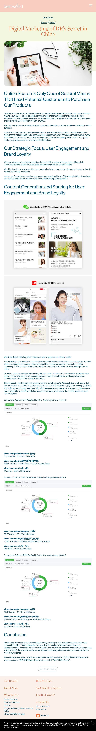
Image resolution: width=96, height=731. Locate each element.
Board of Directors (12, 702)
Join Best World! (45, 695)
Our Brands (10, 681)
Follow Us (45, 715)
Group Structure (11, 699)
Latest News (11, 688)
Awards (7, 705)
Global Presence (43, 706)
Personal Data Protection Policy (69, 725)
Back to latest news (48, 669)
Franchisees (41, 709)
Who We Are (11, 695)
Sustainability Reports (49, 688)
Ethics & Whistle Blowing (14, 714)
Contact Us (42, 702)
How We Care (44, 681)
